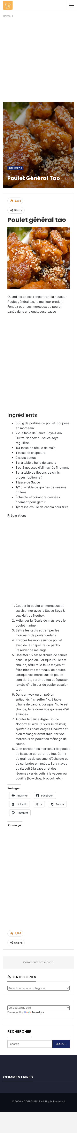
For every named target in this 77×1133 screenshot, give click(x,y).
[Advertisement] (38, 58)
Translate (38, 1012)
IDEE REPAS (15, 168)
